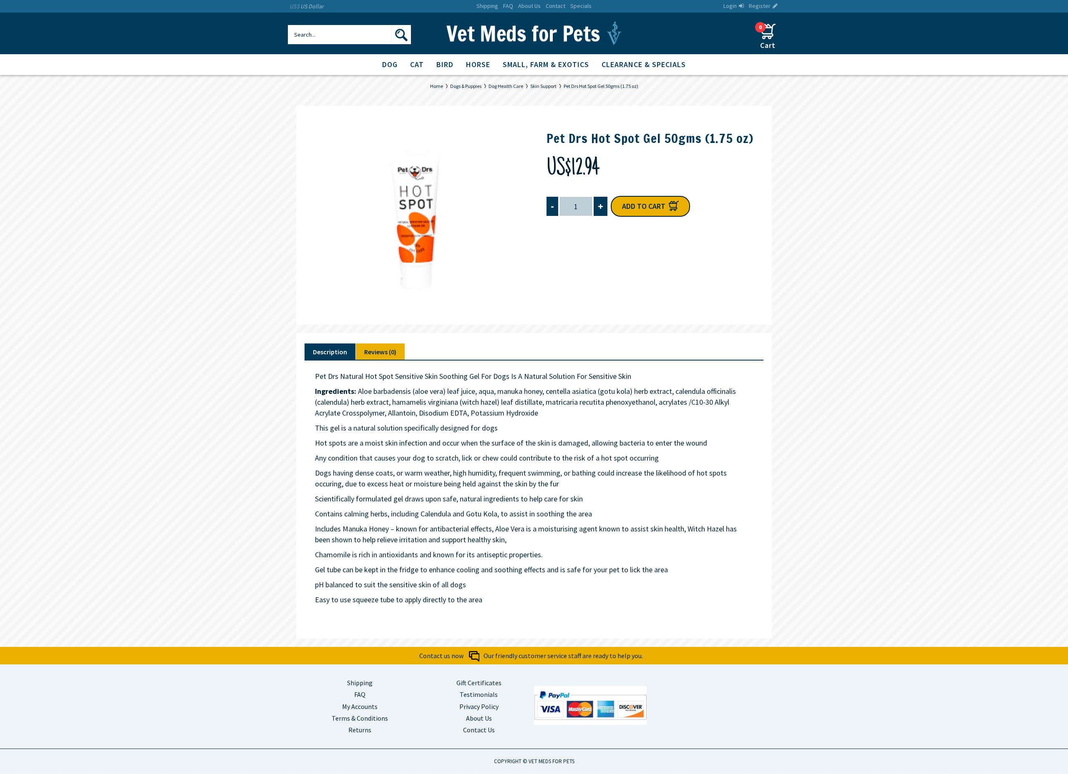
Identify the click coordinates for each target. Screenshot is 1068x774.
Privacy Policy (479, 706)
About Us (479, 718)
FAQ (359, 694)
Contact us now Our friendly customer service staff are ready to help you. (531, 655)
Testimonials (479, 694)
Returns (359, 730)
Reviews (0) (380, 352)
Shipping (360, 683)
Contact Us (479, 730)
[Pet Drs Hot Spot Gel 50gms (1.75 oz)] (415, 220)
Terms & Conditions (360, 718)
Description (330, 352)
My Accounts (360, 706)
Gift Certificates (478, 683)
